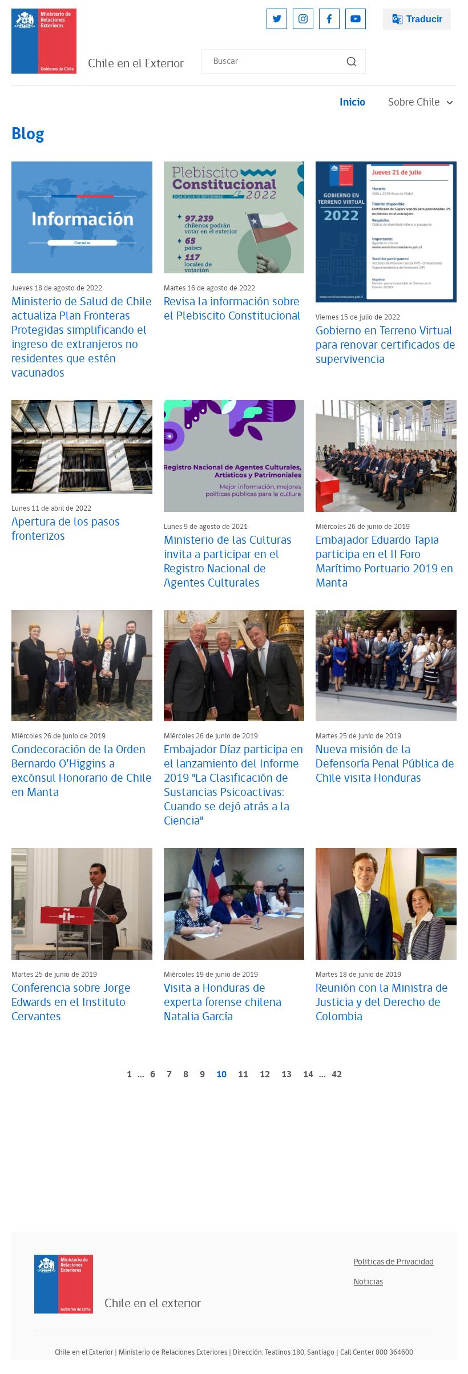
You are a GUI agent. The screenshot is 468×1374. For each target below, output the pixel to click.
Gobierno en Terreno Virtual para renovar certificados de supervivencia (385, 345)
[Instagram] (303, 19)
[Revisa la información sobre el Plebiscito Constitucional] (234, 217)
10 (221, 1074)
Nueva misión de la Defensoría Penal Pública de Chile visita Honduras (385, 764)
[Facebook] (329, 19)
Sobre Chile (414, 102)
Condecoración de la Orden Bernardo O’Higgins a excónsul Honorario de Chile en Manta (81, 771)
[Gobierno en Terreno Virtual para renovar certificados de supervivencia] (386, 231)
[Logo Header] (43, 41)
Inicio (352, 102)
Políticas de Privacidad (394, 1262)
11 (243, 1074)
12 (265, 1074)
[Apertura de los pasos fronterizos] (81, 447)
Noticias (368, 1282)
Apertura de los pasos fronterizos (65, 529)
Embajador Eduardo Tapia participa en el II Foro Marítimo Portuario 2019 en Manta (384, 562)
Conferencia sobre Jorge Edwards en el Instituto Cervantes (71, 1002)
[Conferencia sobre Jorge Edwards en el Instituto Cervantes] (81, 904)
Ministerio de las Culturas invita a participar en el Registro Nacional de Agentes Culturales (228, 562)
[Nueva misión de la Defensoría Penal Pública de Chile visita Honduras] (386, 666)
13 (286, 1074)
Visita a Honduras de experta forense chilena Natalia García (222, 1002)
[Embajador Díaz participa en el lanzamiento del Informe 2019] (234, 666)
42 (337, 1074)
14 (308, 1074)
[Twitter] (277, 19)
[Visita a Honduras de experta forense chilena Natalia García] (234, 904)
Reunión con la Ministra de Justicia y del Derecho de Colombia (382, 1002)
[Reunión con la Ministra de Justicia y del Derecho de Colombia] (386, 904)
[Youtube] (355, 19)
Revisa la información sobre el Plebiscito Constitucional (232, 309)
